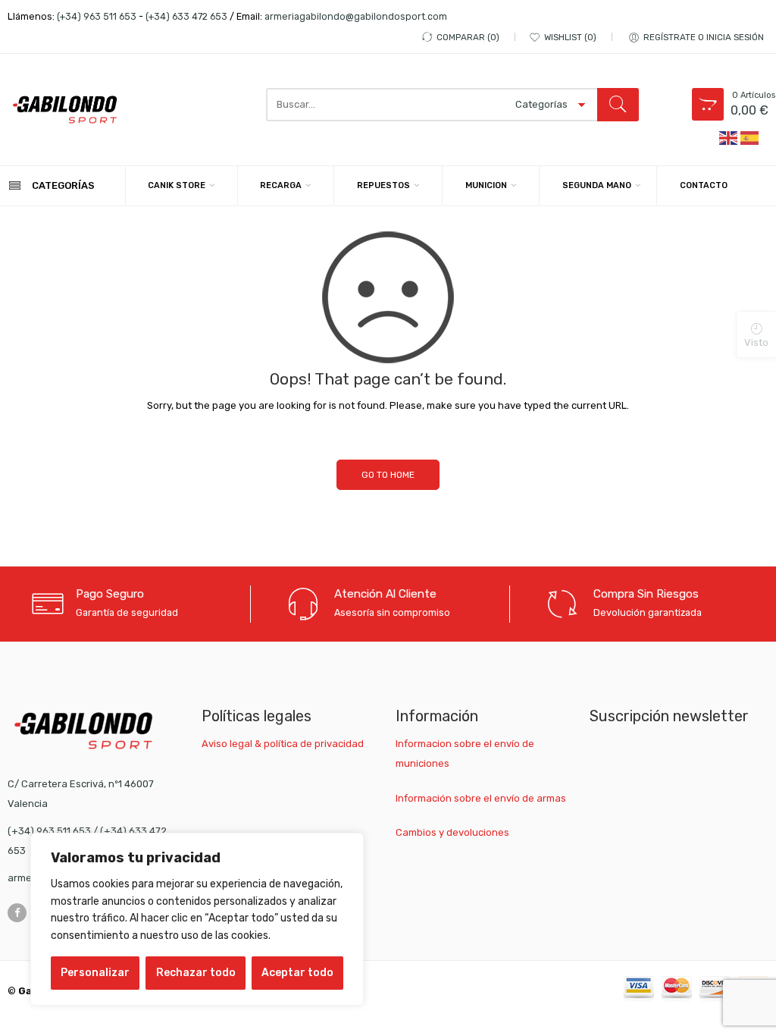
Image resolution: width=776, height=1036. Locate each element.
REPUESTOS (383, 185)
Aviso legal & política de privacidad (283, 743)
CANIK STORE (176, 185)
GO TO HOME (388, 474)
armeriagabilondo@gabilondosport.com (355, 16)
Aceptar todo (297, 972)
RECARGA (281, 185)
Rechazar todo (196, 972)
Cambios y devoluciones (452, 832)
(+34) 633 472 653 (186, 16)
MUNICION (486, 185)
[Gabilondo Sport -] (65, 109)
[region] (197, 919)
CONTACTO (704, 185)
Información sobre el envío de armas (481, 798)
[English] (729, 137)
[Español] (750, 137)
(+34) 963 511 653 (96, 16)
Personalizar (95, 972)
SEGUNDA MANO (596, 185)
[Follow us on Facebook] (17, 912)
